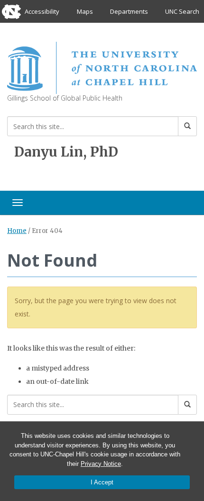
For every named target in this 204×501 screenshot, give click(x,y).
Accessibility (42, 11)
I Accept (102, 482)
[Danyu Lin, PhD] (102, 67)
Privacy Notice (101, 463)
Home (17, 231)
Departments (129, 11)
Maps (85, 11)
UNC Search (182, 11)
